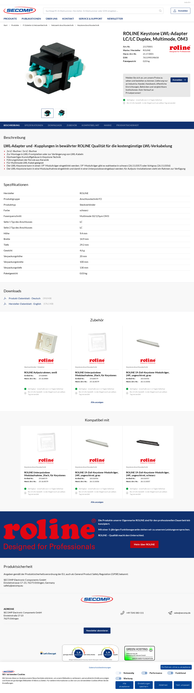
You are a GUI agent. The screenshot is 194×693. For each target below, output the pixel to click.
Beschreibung (12, 125)
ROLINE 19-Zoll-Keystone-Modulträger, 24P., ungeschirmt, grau (147, 374)
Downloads (55, 125)
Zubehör (72, 125)
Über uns (51, 18)
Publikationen (31, 18)
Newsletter (115, 18)
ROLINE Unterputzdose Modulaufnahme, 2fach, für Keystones (95, 374)
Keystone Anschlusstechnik (88, 25)
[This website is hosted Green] (139, 653)
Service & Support (90, 18)
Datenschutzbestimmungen (100, 667)
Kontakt (68, 18)
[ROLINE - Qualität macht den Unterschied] (50, 535)
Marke (108, 125)
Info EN (187, 2)
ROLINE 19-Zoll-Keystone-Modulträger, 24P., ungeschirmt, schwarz (147, 474)
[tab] (47, 113)
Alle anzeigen (97, 402)
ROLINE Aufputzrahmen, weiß (40, 372)
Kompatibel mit (90, 125)
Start (5, 25)
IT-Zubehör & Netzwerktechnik (35, 25)
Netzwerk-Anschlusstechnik (62, 25)
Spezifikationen (34, 125)
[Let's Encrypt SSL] (48, 653)
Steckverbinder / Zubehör (34, 367)
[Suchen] (160, 11)
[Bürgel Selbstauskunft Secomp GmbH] (90, 653)
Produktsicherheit (127, 125)
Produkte (10, 18)
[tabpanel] (54, 68)
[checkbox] (118, 673)
